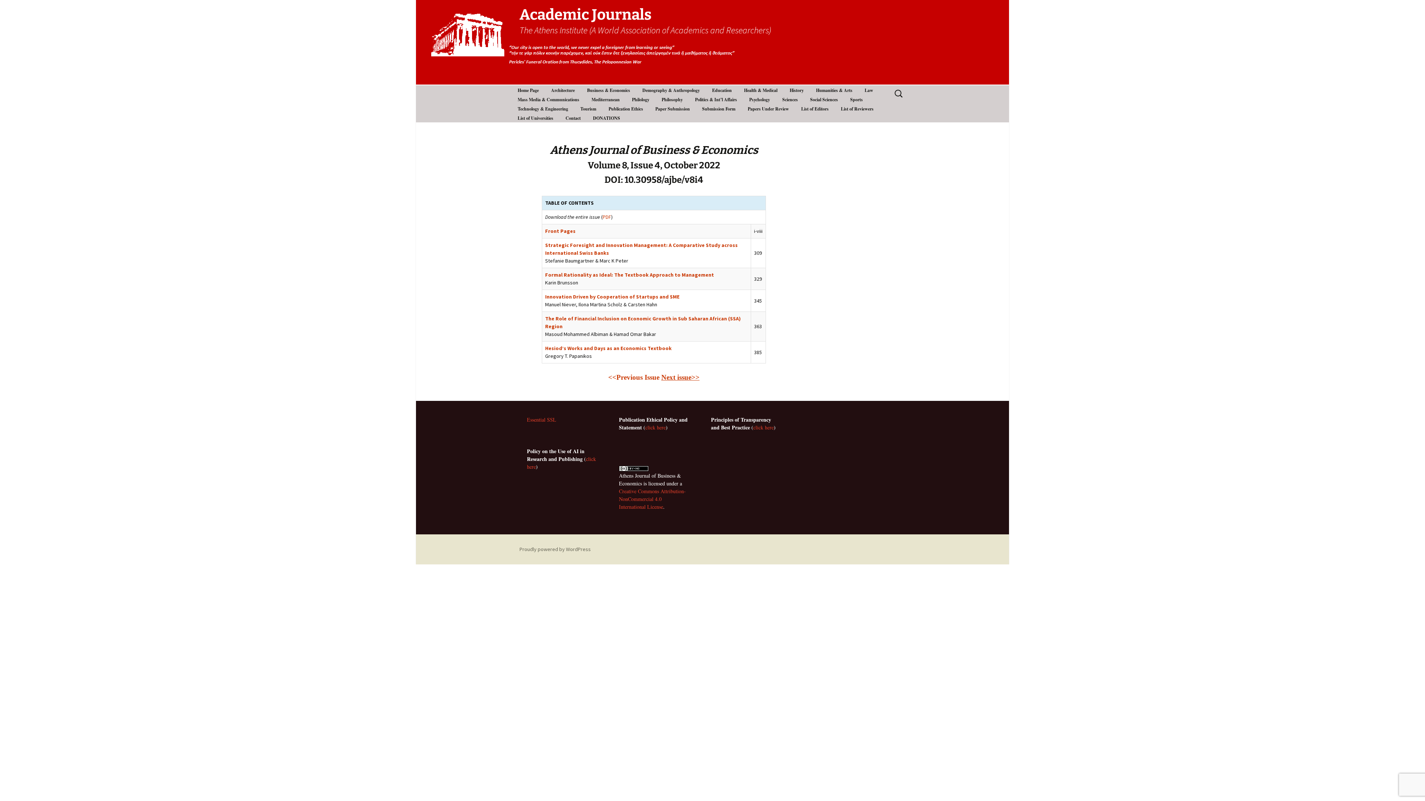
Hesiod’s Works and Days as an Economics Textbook (608, 348)
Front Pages (560, 231)
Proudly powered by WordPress (555, 549)
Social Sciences (824, 99)
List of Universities (535, 118)
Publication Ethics (626, 109)
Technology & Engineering (543, 109)
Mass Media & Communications (548, 99)
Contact (573, 118)
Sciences (790, 99)
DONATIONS (606, 118)
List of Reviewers (857, 109)
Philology (640, 99)
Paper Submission (672, 109)
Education (722, 90)
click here (655, 427)
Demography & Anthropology (671, 90)
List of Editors (815, 109)
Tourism (588, 109)
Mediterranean (606, 99)
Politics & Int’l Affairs (716, 99)
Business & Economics (608, 90)
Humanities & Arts (834, 90)
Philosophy (672, 99)
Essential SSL (541, 419)
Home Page (528, 90)
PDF (607, 217)
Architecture (563, 90)
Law (869, 90)
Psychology (759, 99)
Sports (856, 99)
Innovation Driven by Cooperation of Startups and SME (612, 296)
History (797, 90)
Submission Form (719, 109)
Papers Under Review (768, 109)
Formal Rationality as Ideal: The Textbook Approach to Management (629, 274)
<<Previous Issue (633, 377)
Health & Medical (760, 90)
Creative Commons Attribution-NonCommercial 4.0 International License (652, 499)
